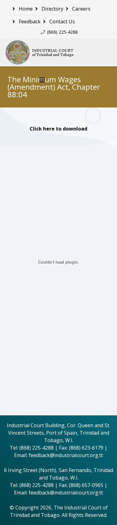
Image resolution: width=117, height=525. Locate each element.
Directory (51, 8)
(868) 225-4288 (62, 32)
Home (25, 8)
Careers (80, 8)
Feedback (29, 21)
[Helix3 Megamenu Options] (42, 79)
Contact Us (61, 21)
